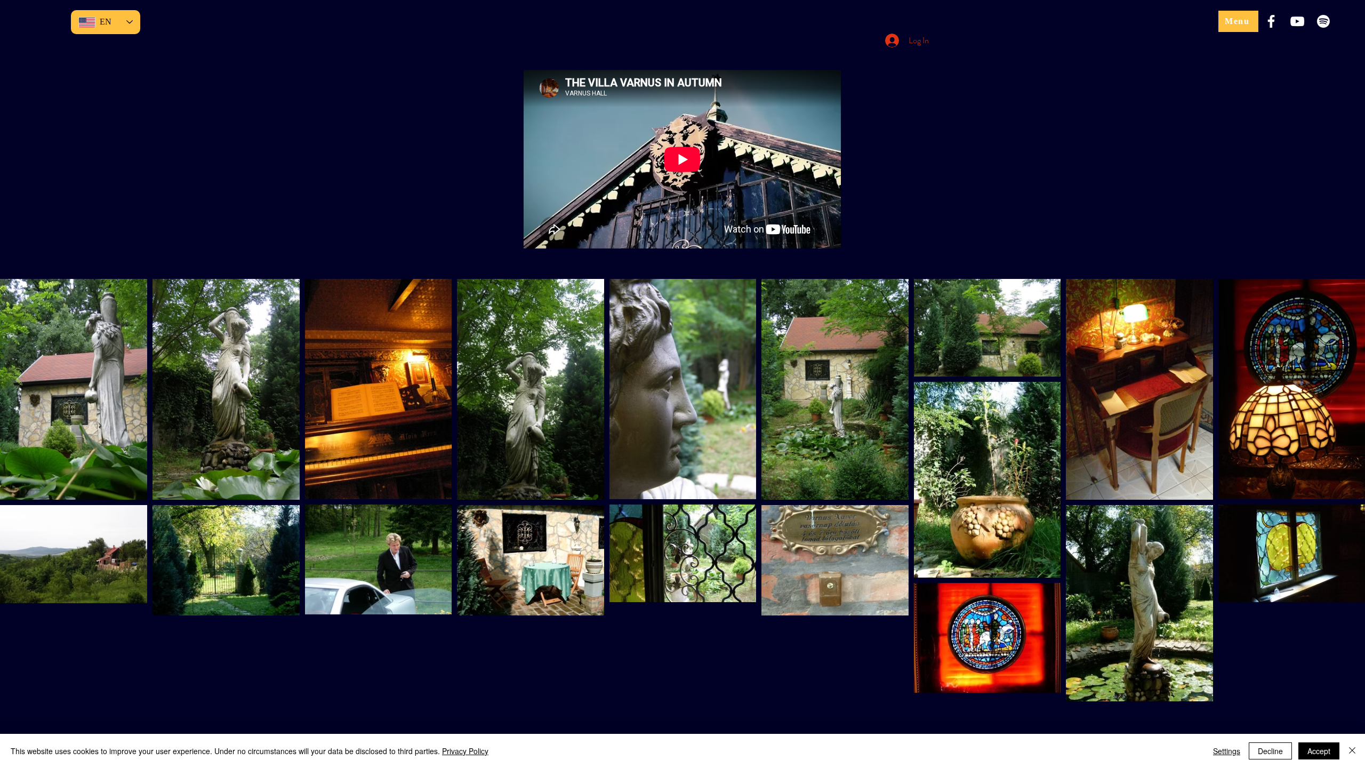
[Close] (1352, 750)
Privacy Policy (465, 751)
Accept (1318, 751)
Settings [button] (1226, 751)
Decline (1270, 751)
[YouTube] (1297, 21)
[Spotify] (1323, 21)
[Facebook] (1271, 21)
